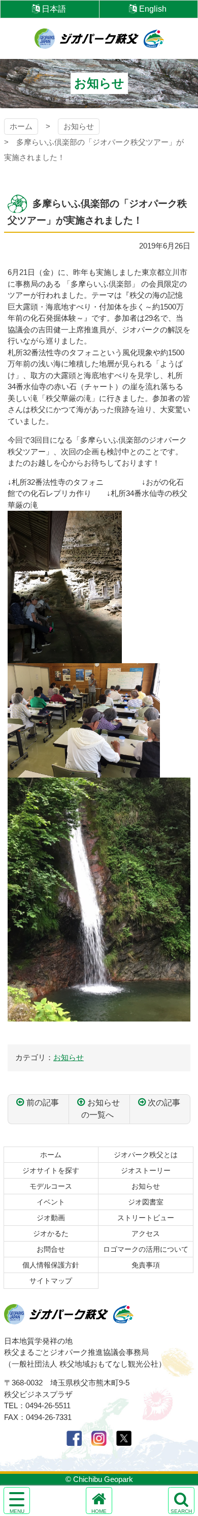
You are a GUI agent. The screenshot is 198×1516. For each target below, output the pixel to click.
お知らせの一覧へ (100, 1108)
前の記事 (42, 1102)
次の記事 (164, 1102)
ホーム (21, 126)
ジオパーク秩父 (99, 38)
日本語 (54, 9)
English (153, 9)
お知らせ (78, 126)
